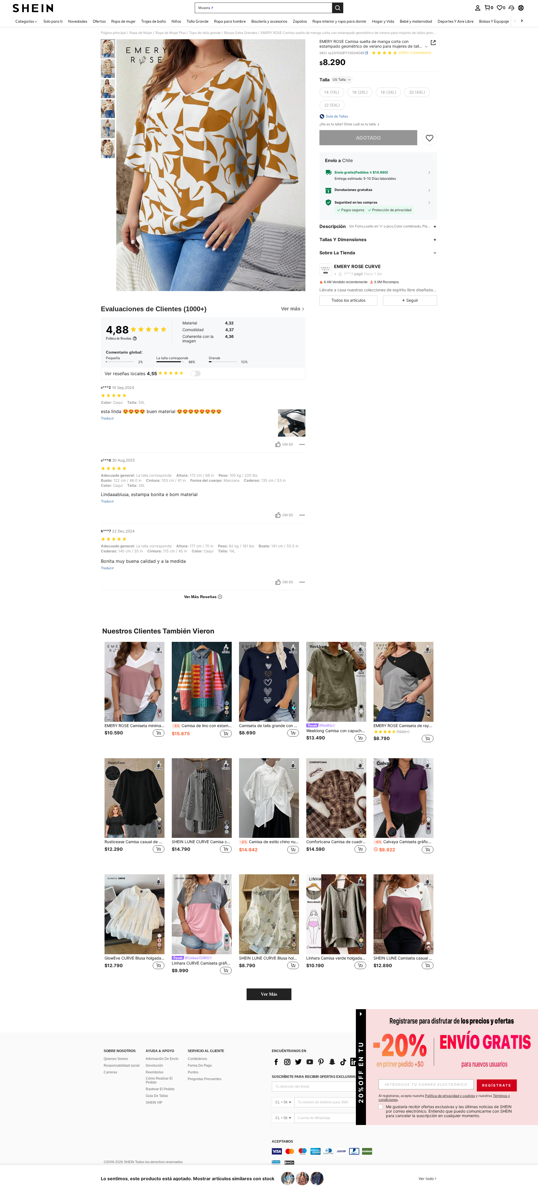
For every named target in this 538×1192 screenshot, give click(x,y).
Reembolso (154, 1072)
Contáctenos (197, 1059)
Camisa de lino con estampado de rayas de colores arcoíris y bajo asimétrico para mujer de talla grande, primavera (202, 725)
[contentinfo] (356, 1151)
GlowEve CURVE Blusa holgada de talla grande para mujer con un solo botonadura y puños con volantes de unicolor (134, 958)
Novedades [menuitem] (77, 21)
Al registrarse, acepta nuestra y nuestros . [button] (444, 1098)
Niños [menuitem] (176, 21)
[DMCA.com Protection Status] (289, 1162)
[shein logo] (33, 8)
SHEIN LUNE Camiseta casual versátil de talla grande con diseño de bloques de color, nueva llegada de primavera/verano (403, 958)
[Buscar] (337, 8)
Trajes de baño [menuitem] (153, 21)
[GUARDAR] (429, 138)
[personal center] (477, 7)
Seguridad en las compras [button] (356, 202)
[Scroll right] (522, 21)
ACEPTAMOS (282, 1141)
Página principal (113, 33)
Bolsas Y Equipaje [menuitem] (494, 21)
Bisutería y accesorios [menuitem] (269, 21)
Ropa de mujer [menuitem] (123, 21)
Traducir (107, 418)
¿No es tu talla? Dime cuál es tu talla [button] (348, 124)
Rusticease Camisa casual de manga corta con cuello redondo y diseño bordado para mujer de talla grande (134, 842)
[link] (488, 7)
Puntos (193, 1072)
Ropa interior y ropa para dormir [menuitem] (339, 21)
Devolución (154, 1066)
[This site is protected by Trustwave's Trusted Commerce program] (276, 1162)
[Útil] (278, 444)
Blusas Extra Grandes (240, 33)
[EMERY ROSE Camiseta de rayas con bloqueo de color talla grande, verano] (403, 682)
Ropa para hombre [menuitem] (230, 21)
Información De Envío (162, 1059)
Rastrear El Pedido (160, 1089)
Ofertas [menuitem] (99, 21)
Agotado (368, 138)
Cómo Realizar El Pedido (159, 1080)
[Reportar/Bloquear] (302, 444)
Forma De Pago (200, 1066)
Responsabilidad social (122, 1066)
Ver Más (269, 994)
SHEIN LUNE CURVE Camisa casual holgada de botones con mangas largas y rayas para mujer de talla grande (202, 842)
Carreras (110, 1072)
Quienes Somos (116, 1059)
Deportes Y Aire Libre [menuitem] (456, 21)
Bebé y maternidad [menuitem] (416, 21)
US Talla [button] (339, 79)
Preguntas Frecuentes (204, 1079)
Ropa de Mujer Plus (171, 33)
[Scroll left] (515, 21)
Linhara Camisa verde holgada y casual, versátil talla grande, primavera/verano (336, 958)
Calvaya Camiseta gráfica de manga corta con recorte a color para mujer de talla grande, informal (404, 842)
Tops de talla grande (205, 33)
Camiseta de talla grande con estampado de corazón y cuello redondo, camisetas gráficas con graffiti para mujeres (269, 725)
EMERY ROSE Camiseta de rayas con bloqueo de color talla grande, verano (403, 725)
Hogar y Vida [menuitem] (383, 21)
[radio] (331, 92)
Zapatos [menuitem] (300, 21)
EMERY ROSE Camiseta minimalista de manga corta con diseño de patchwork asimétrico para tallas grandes (134, 725)
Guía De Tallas (157, 1096)
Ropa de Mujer (140, 33)
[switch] (196, 373)
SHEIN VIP (154, 1103)
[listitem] (134, 695)
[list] (316, 1062)
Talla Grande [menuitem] (197, 21)
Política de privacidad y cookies (450, 1096)
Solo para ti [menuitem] (52, 21)
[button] (511, 7)
